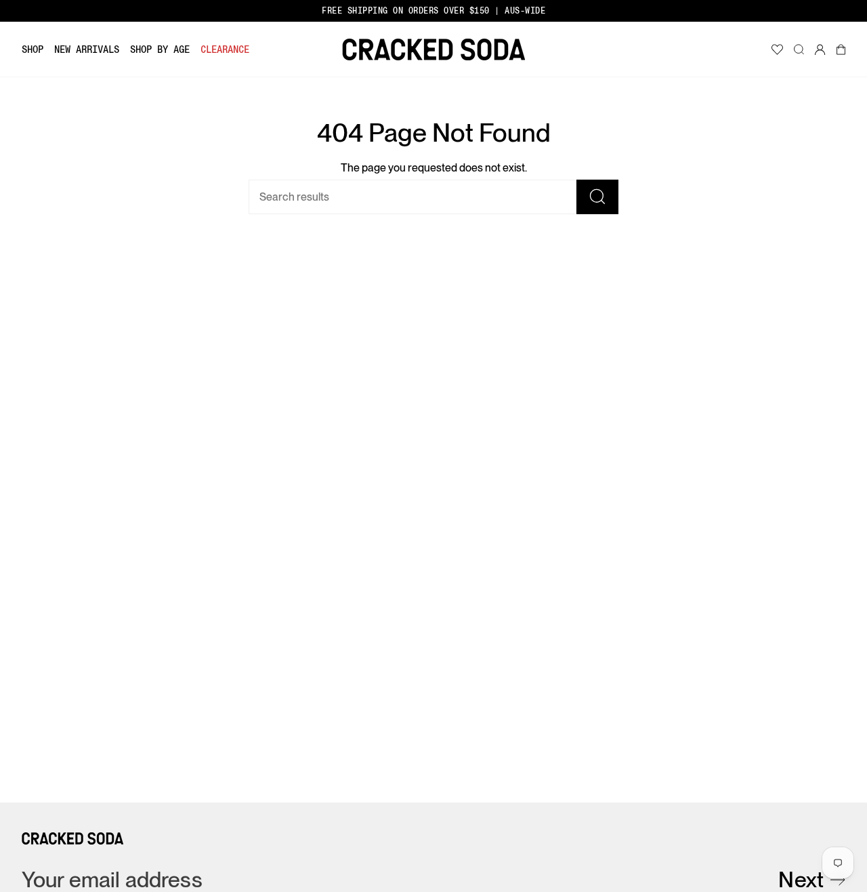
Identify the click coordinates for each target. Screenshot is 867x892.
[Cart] (841, 49)
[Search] (597, 197)
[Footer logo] (72, 838)
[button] (32, 49)
